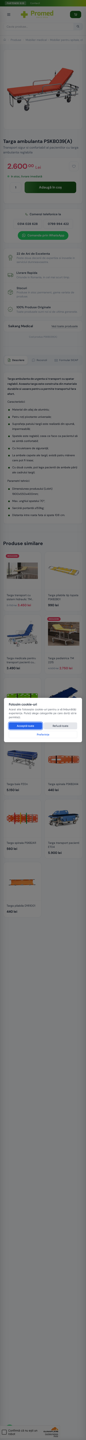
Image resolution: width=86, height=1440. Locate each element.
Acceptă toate (25, 725)
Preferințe (43, 734)
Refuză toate (60, 725)
